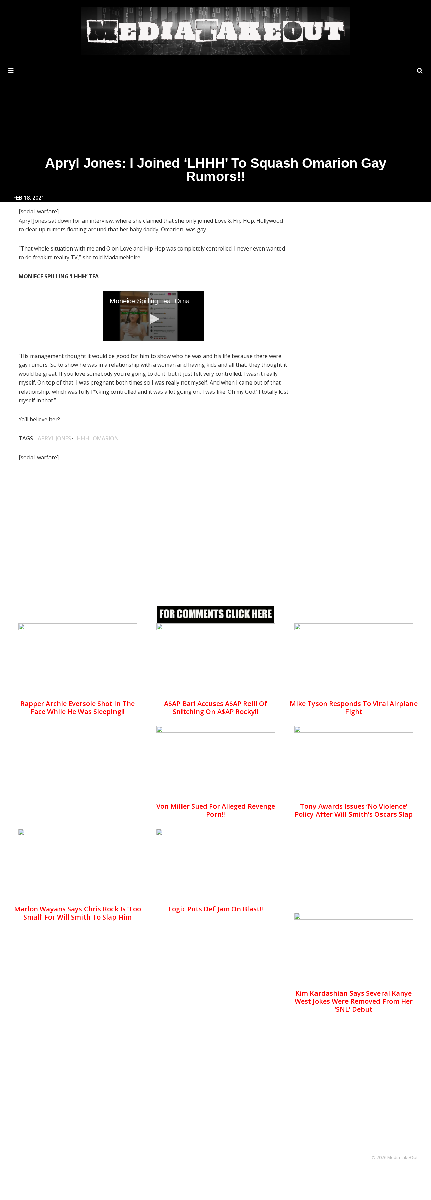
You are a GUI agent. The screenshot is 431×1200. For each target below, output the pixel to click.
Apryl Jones (54, 438)
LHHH (81, 438)
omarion (106, 438)
